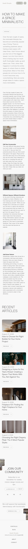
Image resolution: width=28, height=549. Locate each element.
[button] (25, 3)
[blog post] (14, 326)
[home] (6, 3)
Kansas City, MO (13, 535)
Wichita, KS (7, 535)
